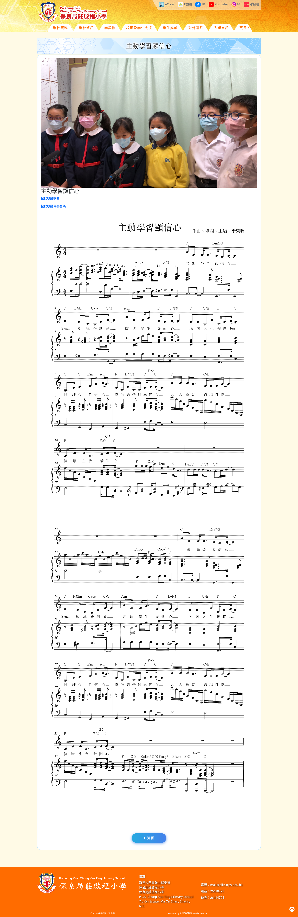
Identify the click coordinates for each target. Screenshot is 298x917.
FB (203, 4)
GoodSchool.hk (200, 913)
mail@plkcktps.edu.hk (226, 885)
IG (238, 4)
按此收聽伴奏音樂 (53, 206)
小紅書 (254, 4)
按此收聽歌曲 (50, 198)
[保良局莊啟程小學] (82, 882)
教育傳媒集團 (186, 913)
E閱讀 (187, 4)
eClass (169, 4)
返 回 (150, 838)
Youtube (221, 4)
